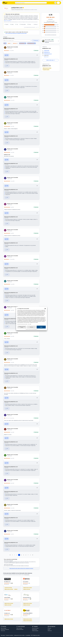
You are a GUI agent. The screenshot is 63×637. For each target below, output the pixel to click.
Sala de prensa (34, 629)
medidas (10, 561)
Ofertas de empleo (35, 630)
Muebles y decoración (26, 589)
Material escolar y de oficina (9, 589)
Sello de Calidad (3, 628)
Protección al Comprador (5, 629)
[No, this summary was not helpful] (38, 27)
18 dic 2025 (6, 374)
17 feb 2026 (6, 402)
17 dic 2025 (12, 362)
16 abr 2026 (12, 126)
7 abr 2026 (12, 534)
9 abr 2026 (12, 207)
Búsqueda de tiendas (19, 629)
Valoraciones (3, 630)
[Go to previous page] (12, 555)
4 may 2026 (6, 467)
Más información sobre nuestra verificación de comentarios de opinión (21, 568)
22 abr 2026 (12, 336)
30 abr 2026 (12, 458)
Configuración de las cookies (19, 635)
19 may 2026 (6, 109)
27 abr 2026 (12, 152)
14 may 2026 (12, 181)
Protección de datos (9, 635)
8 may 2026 (6, 319)
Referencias (50, 630)
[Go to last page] (33, 555)
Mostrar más (46, 56)
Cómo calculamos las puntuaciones (50, 34)
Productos (49, 628)
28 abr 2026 (12, 483)
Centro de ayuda (19, 628)
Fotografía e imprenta (46, 69)
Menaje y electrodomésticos (27, 620)
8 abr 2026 (6, 543)
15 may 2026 (6, 190)
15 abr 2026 (12, 432)
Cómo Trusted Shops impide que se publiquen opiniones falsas (16, 33)
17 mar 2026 (6, 518)
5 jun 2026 (12, 75)
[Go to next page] (30, 555)
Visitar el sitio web (50, 60)
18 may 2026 (12, 100)
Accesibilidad (27, 635)
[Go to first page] (10, 555)
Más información (26, 574)
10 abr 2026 (6, 217)
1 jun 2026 (6, 268)
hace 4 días (12, 418)
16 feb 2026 (12, 390)
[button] (55, 3)
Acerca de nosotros (35, 628)
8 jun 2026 (12, 50)
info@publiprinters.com (48, 53)
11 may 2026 (12, 284)
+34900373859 (46, 50)
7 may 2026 (12, 310)
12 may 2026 (6, 293)
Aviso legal (3, 635)
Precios (49, 629)
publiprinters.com (47, 52)
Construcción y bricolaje (8, 587)
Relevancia (36, 40)
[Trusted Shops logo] (5, 3)
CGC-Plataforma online (35, 635)
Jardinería (15, 589)
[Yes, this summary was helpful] (36, 27)
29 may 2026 (12, 259)
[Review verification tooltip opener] (23, 7)
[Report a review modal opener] (37, 55)
